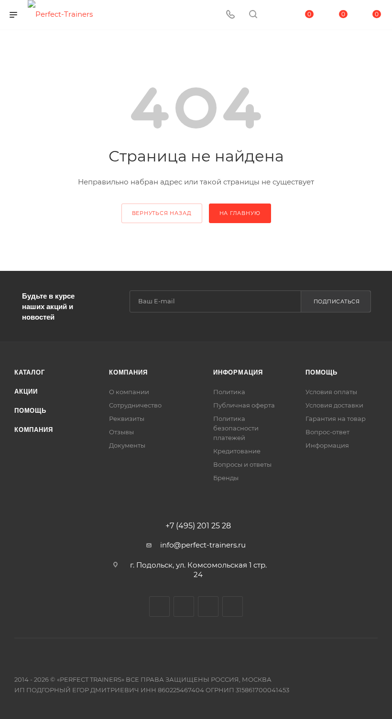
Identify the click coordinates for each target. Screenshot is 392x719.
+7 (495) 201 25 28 (198, 526)
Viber (208, 606)
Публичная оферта (244, 405)
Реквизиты (126, 418)
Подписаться (337, 301)
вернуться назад (162, 213)
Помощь (30, 410)
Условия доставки (334, 405)
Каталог (29, 372)
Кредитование (237, 451)
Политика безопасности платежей (236, 428)
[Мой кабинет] (276, 15)
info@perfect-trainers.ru (203, 544)
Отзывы (121, 432)
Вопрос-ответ (327, 432)
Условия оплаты (331, 392)
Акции (26, 391)
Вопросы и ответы (242, 464)
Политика (229, 392)
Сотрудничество (135, 405)
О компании (129, 392)
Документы (127, 445)
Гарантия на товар (335, 418)
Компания (33, 429)
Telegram (184, 606)
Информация (238, 372)
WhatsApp (232, 606)
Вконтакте (159, 606)
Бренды (226, 478)
